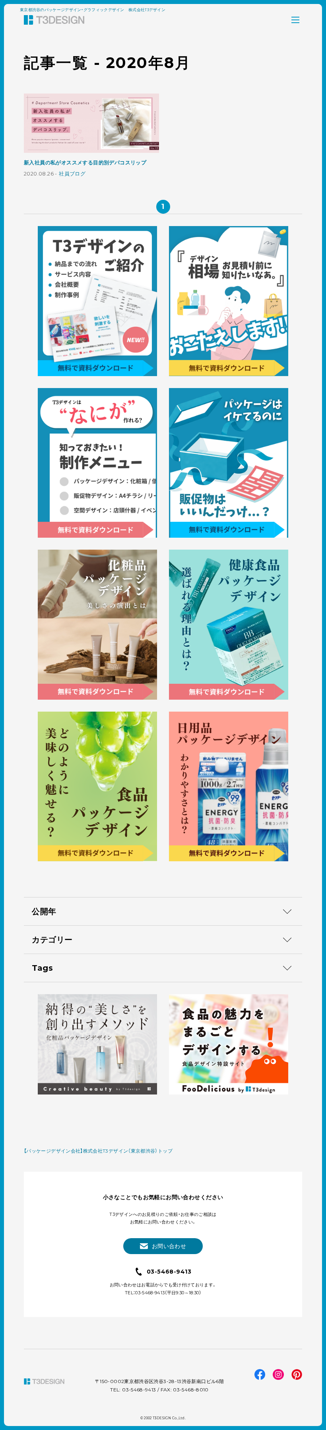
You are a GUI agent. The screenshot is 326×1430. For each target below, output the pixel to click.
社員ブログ (72, 173)
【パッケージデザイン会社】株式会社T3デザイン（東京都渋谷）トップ (98, 1151)
